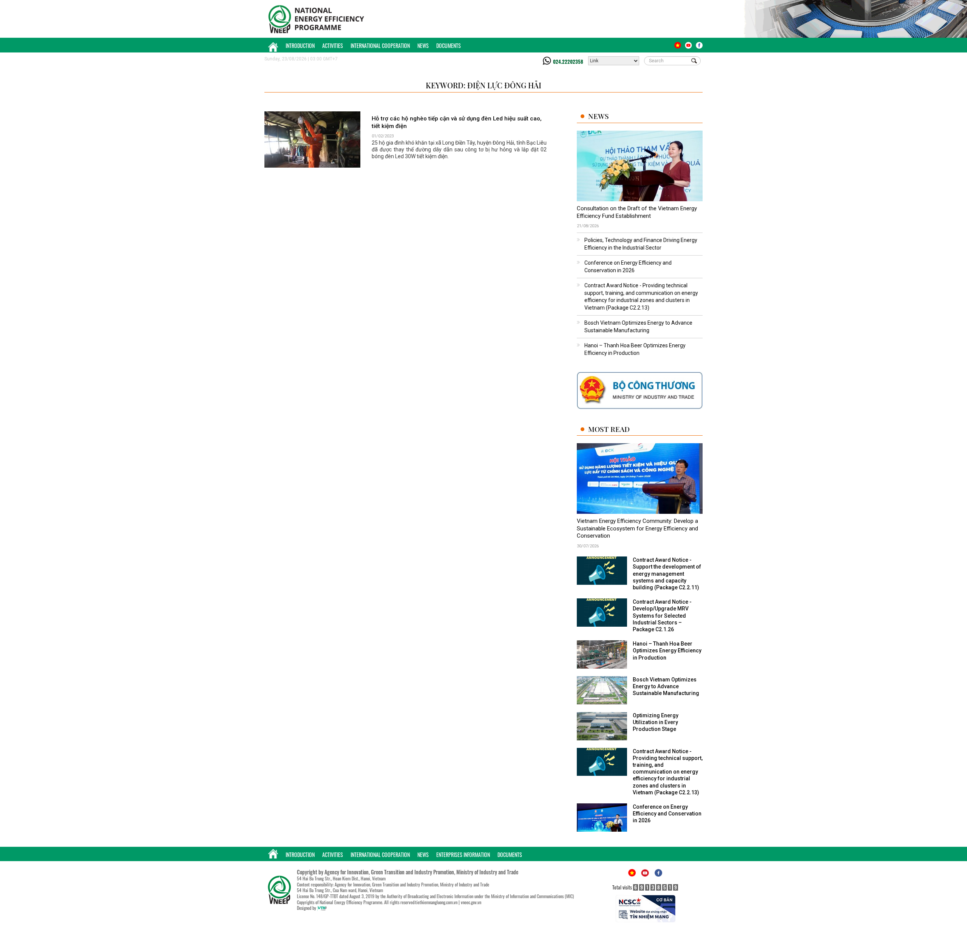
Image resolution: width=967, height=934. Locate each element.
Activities (332, 45)
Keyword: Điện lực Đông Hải (483, 85)
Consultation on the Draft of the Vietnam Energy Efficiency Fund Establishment (637, 212)
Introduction (300, 45)
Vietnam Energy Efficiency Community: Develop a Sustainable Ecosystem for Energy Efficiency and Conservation (637, 528)
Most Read (609, 429)
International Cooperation (380, 45)
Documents (448, 45)
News (423, 45)
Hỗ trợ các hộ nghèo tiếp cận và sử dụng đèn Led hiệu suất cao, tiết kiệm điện (457, 122)
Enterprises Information (463, 854)
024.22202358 (568, 61)
